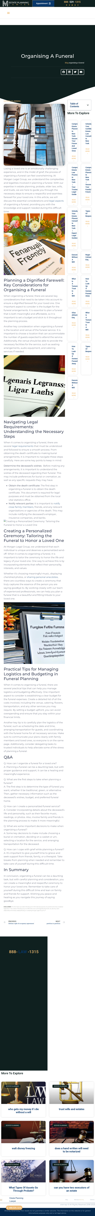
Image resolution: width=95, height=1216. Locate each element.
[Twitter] (69, 5)
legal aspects (56, 200)
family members (24, 507)
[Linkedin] (75, 5)
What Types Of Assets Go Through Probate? (23, 1189)
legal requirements (22, 446)
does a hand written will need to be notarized (71, 1150)
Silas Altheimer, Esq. (76, 315)
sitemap (63, 1204)
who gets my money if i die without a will (23, 1111)
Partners (92, 1199)
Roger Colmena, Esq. (89, 257)
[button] (8, 13)
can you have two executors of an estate (71, 1189)
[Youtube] (72, 5)
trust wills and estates (71, 1109)
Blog (66, 63)
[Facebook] (66, 5)
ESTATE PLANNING (12, 101)
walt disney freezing (23, 1148)
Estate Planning (19, 2)
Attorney (79, 1199)
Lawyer (20, 4)
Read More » (74, 158)
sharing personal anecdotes (42, 577)
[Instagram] (78, 5)
